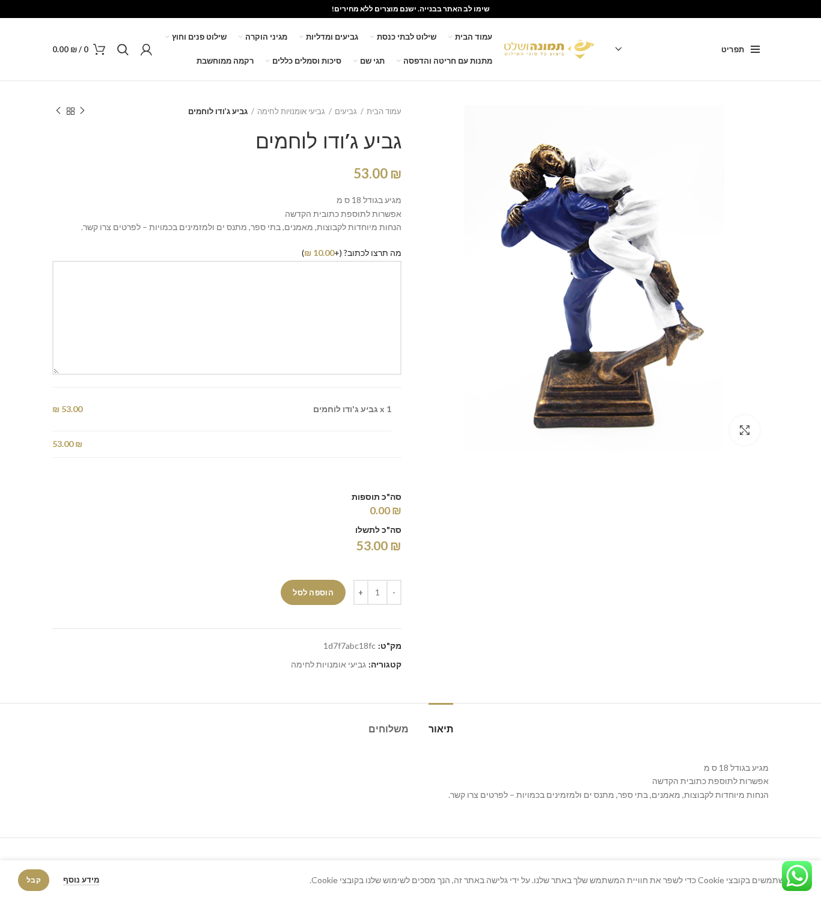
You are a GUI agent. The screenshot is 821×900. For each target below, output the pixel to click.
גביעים (346, 111)
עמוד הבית (384, 111)
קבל (33, 879)
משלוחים (388, 729)
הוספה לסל (313, 592)
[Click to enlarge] (745, 430)
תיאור (441, 729)
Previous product (82, 111)
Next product (58, 111)
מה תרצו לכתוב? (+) (351, 253)
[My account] (146, 49)
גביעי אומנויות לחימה (291, 111)
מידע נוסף (81, 879)
